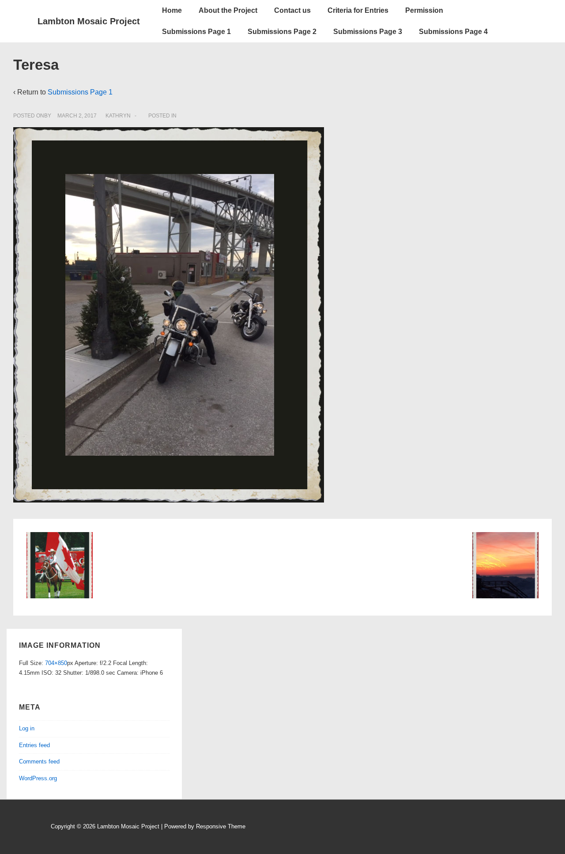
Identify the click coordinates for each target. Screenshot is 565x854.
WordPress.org (38, 778)
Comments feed (39, 761)
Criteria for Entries (358, 10)
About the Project (228, 10)
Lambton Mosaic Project (89, 21)
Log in (26, 728)
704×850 (56, 663)
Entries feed (34, 745)
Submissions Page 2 (282, 31)
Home (172, 10)
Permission (424, 10)
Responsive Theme (220, 826)
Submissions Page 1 (196, 31)
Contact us (292, 10)
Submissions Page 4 (453, 31)
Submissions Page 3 (367, 31)
